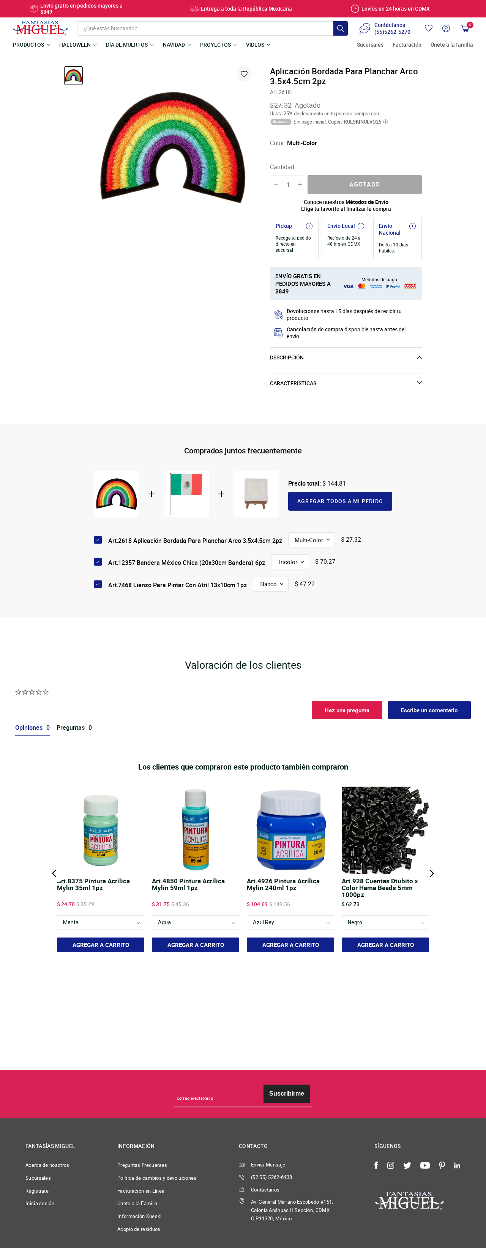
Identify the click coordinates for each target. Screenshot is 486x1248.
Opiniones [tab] (29, 728)
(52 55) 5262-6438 (271, 1177)
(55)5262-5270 (392, 32)
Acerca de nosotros (47, 1165)
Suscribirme (286, 1093)
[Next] (431, 873)
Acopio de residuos (139, 1229)
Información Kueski (139, 1216)
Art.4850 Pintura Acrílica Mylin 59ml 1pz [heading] (188, 885)
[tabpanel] (173, 147)
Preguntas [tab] (71, 728)
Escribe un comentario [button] (429, 710)
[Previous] (55, 873)
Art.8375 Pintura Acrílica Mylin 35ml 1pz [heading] (93, 885)
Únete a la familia (452, 45)
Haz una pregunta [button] (347, 710)
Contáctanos (265, 1189)
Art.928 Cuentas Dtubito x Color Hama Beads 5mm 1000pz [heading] (380, 888)
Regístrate (37, 1190)
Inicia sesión (39, 1203)
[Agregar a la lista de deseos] (244, 74)
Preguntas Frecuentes (142, 1165)
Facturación (407, 45)
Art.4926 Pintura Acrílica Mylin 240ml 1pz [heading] (283, 885)
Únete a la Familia (137, 1203)
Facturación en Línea (140, 1190)
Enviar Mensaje (268, 1164)
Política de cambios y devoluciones (157, 1177)
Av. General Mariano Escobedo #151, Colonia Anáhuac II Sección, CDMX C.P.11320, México (292, 1209)
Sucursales (370, 45)
